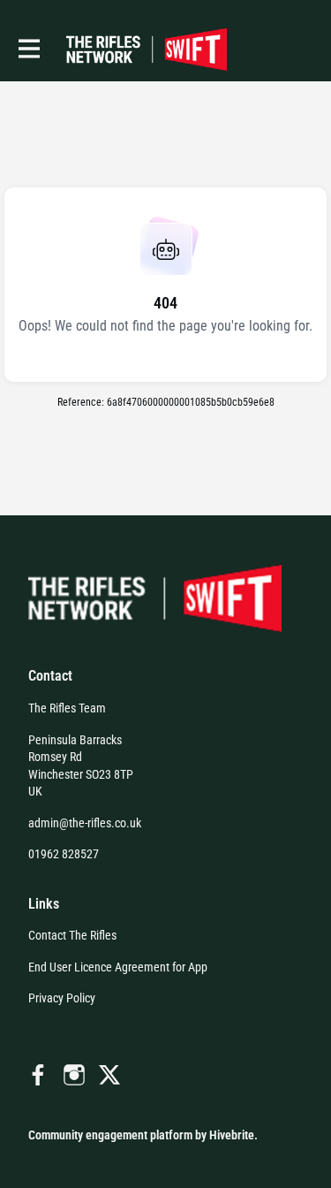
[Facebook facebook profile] (38, 1075)
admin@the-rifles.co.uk (84, 823)
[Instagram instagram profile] (74, 1075)
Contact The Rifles (72, 935)
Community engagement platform (110, 1135)
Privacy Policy (61, 998)
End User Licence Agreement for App (117, 967)
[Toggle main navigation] (28, 49)
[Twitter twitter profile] (109, 1078)
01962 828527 (63, 854)
